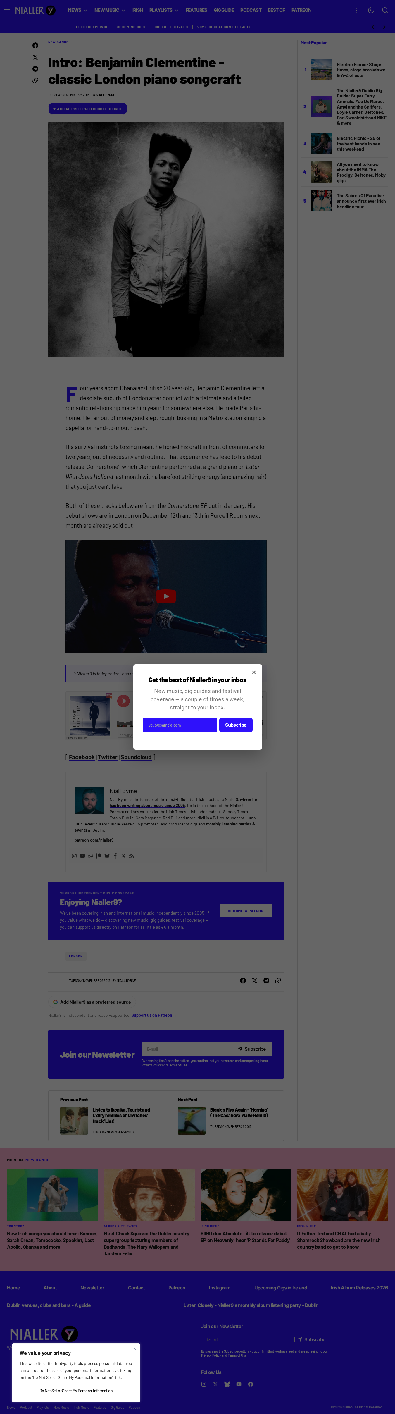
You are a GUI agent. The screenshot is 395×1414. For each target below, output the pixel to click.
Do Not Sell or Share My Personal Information (76, 1390)
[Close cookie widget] (134, 1348)
